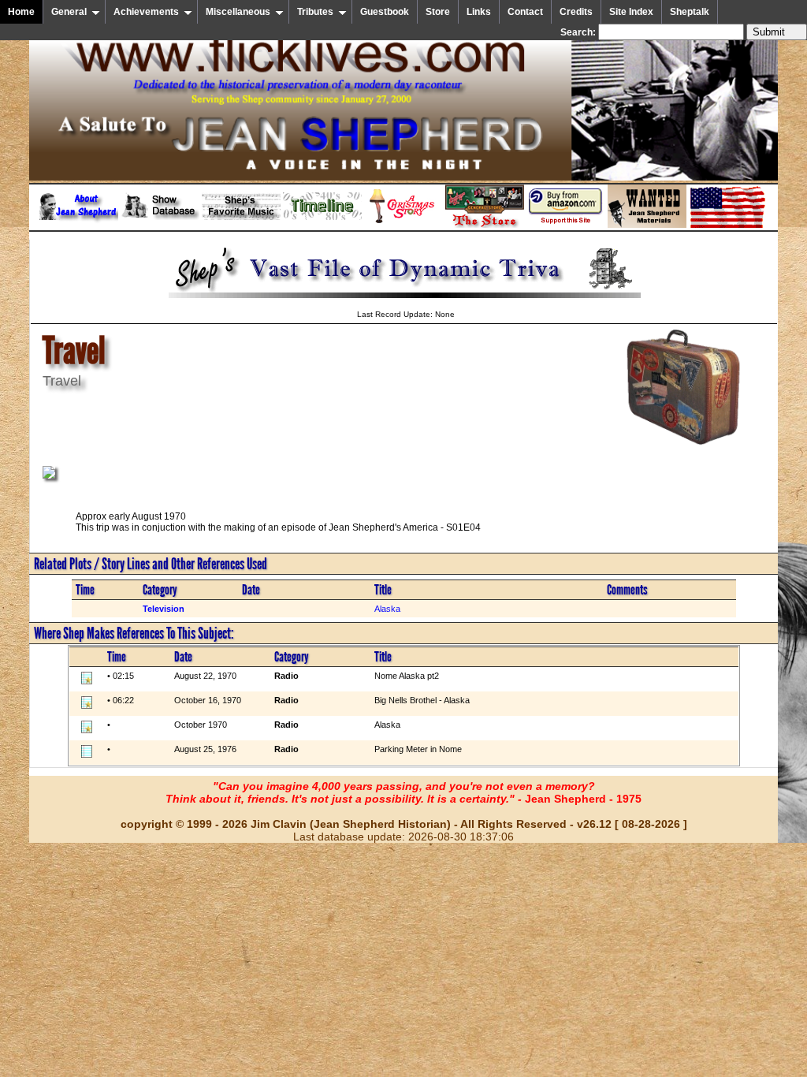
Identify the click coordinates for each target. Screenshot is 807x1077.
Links (479, 11)
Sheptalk (689, 11)
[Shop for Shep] (484, 224)
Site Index (631, 11)
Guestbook (384, 11)
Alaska (387, 608)
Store (438, 11)
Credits (576, 11)
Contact (525, 11)
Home (21, 11)
